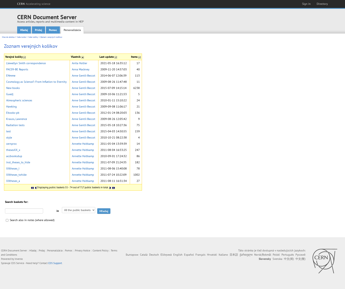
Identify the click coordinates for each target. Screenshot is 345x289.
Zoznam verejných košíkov (51, 37)
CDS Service (17, 263)
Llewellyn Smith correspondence (26, 63)
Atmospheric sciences (19, 100)
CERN (33, 4)
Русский (300, 254)
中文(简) (289, 259)
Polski (276, 254)
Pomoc (53, 30)
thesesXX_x (13, 150)
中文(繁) (300, 259)
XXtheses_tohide (16, 174)
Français (200, 254)
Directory (322, 4)
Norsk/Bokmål (262, 254)
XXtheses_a (13, 181)
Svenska (277, 259)
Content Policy (100, 250)
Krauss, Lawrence (16, 119)
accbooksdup (14, 156)
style (9, 137)
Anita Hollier (79, 63)
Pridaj (38, 30)
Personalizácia (72, 30)
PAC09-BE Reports (17, 69)
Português (288, 254)
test (8, 131)
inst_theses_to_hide (18, 162)
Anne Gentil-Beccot (83, 75)
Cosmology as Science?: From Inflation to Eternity (36, 82)
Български (132, 254)
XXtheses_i (12, 168)
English (177, 254)
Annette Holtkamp (83, 143)
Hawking (11, 106)
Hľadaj (24, 30)
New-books (13, 88)
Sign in (306, 4)
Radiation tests (15, 125)
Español (189, 254)
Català (144, 254)
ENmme (10, 75)
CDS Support (55, 263)
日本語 (234, 254)
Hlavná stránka (8, 37)
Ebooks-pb (12, 113)
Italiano (223, 254)
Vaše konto (21, 37)
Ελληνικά (166, 254)
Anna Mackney (80, 69)
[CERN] (325, 261)
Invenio (19, 259)
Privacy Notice (82, 250)
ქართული (246, 254)
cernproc (11, 143)
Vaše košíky (33, 37)
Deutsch (154, 254)
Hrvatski (212, 254)
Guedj (9, 94)
